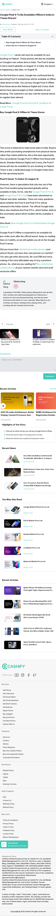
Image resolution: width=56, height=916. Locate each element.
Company (5, 731)
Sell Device (6, 765)
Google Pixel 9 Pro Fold (15, 195)
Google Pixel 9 (7, 55)
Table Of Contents (11, 36)
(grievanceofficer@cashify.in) (13, 878)
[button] (49, 376)
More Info (6, 814)
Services (5, 684)
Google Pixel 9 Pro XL (43, 191)
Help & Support (8, 791)
